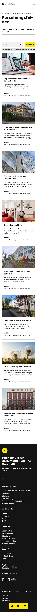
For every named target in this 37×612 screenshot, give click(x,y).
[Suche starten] (18, 606)
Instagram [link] (6, 516)
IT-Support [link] (6, 553)
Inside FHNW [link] (7, 556)
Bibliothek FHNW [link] (9, 539)
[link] (8, 4)
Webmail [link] (5, 559)
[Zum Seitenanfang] (4, 450)
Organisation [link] (7, 531)
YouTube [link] (5, 518)
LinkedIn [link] (5, 513)
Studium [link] (5, 496)
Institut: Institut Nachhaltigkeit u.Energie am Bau (20, 50)
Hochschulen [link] (7, 533)
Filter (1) (31, 44)
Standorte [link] (6, 536)
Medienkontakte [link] (8, 544)
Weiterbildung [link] (7, 499)
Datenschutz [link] (6, 595)
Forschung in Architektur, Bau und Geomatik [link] (18, 13)
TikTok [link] (4, 521)
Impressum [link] (5, 598)
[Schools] (12, 606)
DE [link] (34, 4)
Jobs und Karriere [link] (9, 541)
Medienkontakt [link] (8, 504)
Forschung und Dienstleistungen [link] (15, 501)
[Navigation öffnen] (25, 606)
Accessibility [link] (6, 600)
